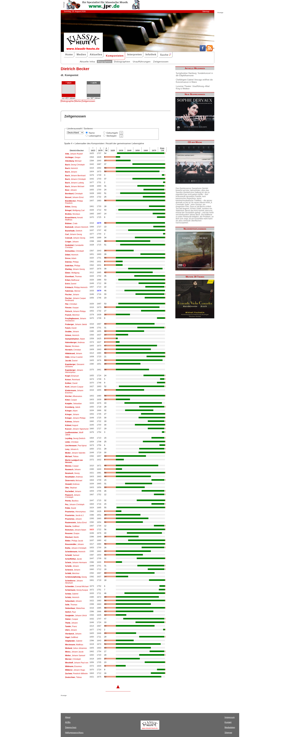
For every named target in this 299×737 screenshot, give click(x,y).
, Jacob (73, 559)
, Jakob (72, 407)
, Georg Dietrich (75, 438)
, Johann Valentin (75, 453)
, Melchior (72, 315)
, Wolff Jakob (74, 433)
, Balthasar (72, 280)
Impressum (230, 717)
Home (69, 54)
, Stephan (71, 488)
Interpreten (134, 54)
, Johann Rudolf (74, 154)
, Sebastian (73, 403)
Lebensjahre (95, 136)
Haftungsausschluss (74, 732)
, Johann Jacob (74, 652)
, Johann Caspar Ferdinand (75, 299)
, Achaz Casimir (74, 357)
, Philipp (72, 262)
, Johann (71, 172)
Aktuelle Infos (87, 61)
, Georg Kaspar (76, 590)
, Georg (71, 207)
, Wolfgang (72, 273)
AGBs (68, 722)
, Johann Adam (75, 530)
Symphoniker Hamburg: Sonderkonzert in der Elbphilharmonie (194, 74)
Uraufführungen (142, 61)
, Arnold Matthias (74, 218)
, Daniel (70, 284)
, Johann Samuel (75, 655)
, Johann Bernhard (75, 175)
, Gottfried (72, 526)
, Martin (72, 537)
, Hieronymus (75, 512)
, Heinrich (71, 168)
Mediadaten (230, 727)
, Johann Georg (73, 234)
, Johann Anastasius (75, 319)
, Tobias (71, 456)
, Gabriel (71, 594)
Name (92, 133)
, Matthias (74, 645)
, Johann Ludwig (74, 183)
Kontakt (228, 722)
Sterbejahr (111, 136)
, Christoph (74, 194)
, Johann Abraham (74, 582)
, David (70, 328)
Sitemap (205, 11)
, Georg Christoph (75, 165)
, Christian (71, 304)
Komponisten (115, 55)
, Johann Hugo (75, 670)
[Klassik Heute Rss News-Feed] (209, 50)
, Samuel (72, 555)
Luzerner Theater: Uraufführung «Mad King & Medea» (192, 87)
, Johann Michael (74, 186)
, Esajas (72, 533)
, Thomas (73, 276)
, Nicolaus (72, 214)
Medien (81, 54)
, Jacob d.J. (74, 515)
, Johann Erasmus (74, 391)
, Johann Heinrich (76, 227)
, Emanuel (72, 376)
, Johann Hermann (76, 562)
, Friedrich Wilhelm (76, 673)
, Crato (71, 223)
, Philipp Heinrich (76, 287)
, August (71, 425)
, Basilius (71, 501)
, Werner (73, 291)
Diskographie (67, 101)
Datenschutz (70, 727)
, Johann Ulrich (76, 615)
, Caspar (71, 400)
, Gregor (73, 157)
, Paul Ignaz (76, 445)
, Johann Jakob (76, 324)
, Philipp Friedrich (74, 202)
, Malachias (75, 608)
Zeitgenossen (160, 61)
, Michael (73, 161)
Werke (78, 101)
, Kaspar (72, 308)
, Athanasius (73, 396)
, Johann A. (72, 449)
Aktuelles (96, 54)
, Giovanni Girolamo (74, 365)
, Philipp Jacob (74, 541)
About (67, 717)
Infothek (150, 54)
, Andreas (75, 342)
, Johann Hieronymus (74, 371)
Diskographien (122, 61)
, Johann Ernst (74, 197)
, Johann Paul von (76, 663)
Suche (164, 54)
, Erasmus (73, 666)
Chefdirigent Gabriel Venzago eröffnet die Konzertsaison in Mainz (194, 81)
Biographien (104, 61)
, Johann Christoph (75, 179)
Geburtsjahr (112, 133)
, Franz (71, 626)
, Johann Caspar (74, 387)
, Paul (70, 612)
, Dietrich (73, 231)
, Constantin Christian (74, 246)
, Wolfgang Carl (75, 210)
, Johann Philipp (75, 311)
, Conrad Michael (77, 586)
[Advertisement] (97, 702)
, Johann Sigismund (76, 429)
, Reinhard (72, 380)
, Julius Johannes (76, 648)
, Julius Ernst (76, 522)
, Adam (70, 258)
